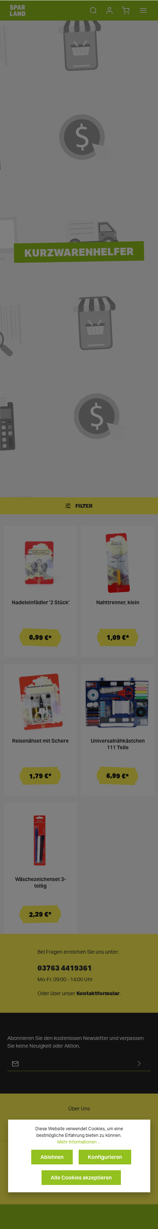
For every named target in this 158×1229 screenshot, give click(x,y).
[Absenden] (139, 1063)
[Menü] (143, 10)
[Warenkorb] (125, 10)
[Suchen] (93, 10)
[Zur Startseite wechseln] (17, 10)
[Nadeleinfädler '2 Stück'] (40, 562)
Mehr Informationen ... (79, 1142)
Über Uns (79, 1109)
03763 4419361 (64, 967)
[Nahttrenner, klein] (117, 562)
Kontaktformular (97, 993)
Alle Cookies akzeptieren (81, 1177)
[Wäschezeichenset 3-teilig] (40, 839)
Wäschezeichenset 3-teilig (40, 882)
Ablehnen (52, 1157)
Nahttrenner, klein (117, 602)
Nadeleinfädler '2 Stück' (40, 602)
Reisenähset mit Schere (40, 741)
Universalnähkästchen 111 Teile (118, 744)
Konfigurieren (105, 1157)
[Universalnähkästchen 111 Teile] (117, 701)
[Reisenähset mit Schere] (40, 701)
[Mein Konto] (109, 10)
